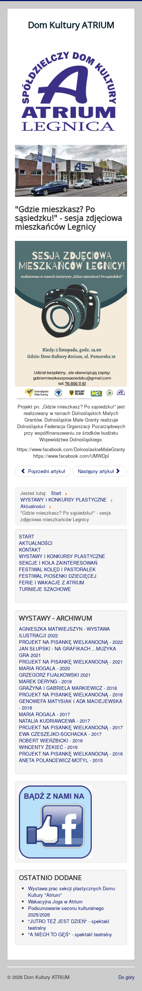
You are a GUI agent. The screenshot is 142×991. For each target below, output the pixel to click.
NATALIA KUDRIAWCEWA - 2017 (54, 721)
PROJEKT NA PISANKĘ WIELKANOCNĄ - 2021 (71, 661)
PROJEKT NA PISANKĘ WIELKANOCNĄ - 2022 (71, 642)
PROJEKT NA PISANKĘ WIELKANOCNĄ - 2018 (71, 694)
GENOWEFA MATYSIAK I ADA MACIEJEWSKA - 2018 (70, 704)
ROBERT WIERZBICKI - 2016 (51, 740)
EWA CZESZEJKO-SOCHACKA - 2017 (60, 734)
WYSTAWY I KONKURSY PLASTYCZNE (62, 556)
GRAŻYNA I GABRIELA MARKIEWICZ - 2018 (68, 688)
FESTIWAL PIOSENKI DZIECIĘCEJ (57, 576)
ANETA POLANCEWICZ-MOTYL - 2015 (61, 760)
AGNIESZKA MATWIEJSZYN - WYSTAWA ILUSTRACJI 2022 (64, 632)
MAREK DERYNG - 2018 (45, 681)
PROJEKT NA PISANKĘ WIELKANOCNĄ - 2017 (71, 727)
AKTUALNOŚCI (35, 543)
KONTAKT (30, 549)
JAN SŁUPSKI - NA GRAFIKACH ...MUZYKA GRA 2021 (67, 651)
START (26, 536)
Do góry (126, 976)
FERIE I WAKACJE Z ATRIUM (51, 582)
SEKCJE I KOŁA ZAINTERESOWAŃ (58, 563)
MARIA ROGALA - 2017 (44, 714)
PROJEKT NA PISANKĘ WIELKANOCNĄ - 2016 (71, 753)
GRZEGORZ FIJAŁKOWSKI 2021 (55, 675)
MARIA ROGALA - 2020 (44, 668)
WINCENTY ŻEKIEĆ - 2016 (48, 747)
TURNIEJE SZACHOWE (45, 589)
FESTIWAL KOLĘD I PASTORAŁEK (57, 569)
